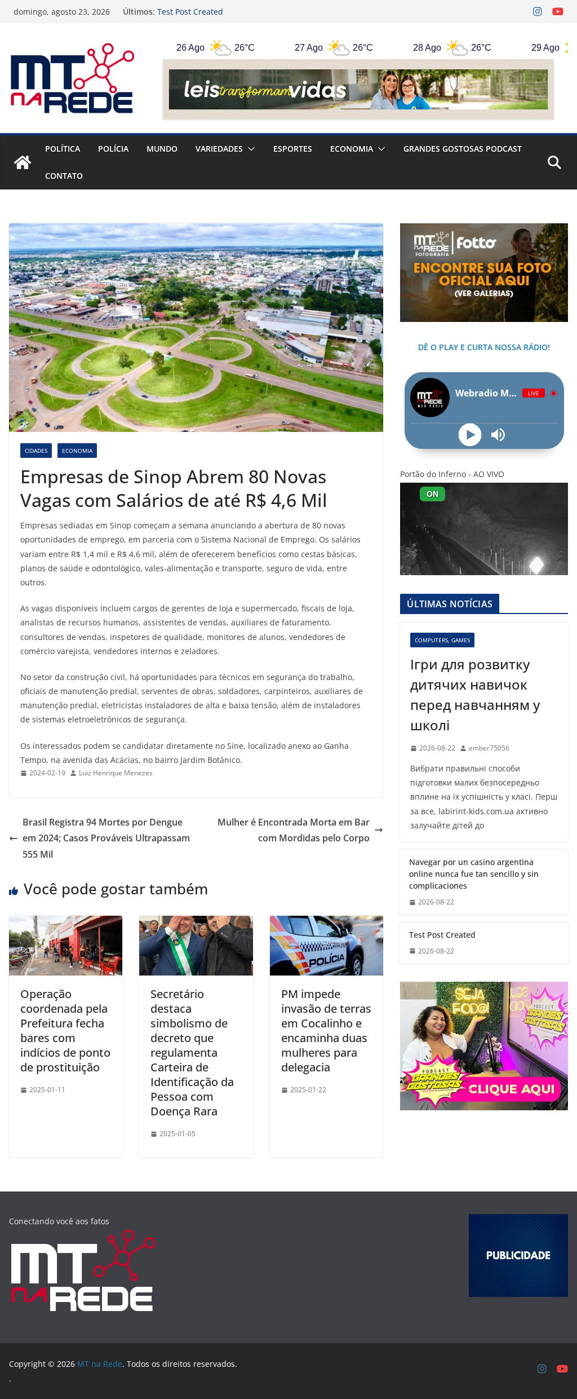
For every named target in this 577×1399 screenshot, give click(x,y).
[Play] (470, 435)
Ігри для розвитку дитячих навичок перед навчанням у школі (475, 694)
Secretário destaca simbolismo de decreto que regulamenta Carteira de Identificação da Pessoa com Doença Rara (192, 1052)
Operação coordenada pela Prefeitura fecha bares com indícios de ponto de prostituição (65, 1030)
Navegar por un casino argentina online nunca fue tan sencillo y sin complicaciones (260, 17)
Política (62, 148)
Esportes (292, 148)
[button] (249, 149)
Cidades (36, 450)
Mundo (162, 148)
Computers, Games (442, 640)
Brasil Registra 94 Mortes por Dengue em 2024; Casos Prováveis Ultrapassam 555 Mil (106, 838)
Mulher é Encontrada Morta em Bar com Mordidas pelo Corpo (294, 830)
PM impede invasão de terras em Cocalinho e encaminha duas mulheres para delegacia (326, 1030)
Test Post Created (442, 934)
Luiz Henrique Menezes (116, 773)
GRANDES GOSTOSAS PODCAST (462, 148)
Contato (64, 175)
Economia (351, 148)
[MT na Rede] (22, 162)
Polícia (113, 148)
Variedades (219, 148)
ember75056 (489, 748)
